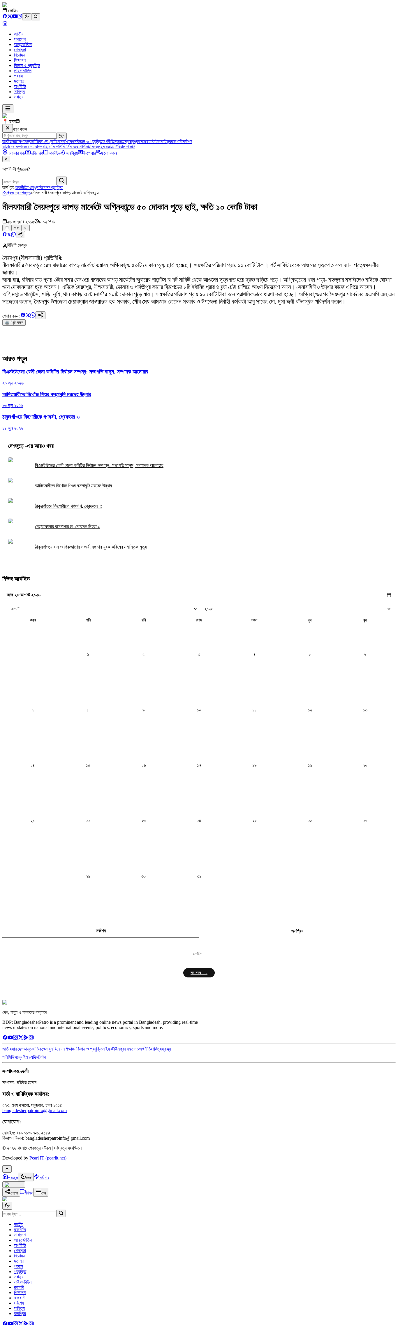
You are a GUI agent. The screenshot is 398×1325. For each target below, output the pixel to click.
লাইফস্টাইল (22, 70)
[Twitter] (20, 1038)
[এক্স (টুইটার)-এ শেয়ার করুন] (9, 234)
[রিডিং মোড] (7, 228)
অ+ (16, 227)
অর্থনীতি (20, 86)
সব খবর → (199, 972)
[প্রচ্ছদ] (5, 24)
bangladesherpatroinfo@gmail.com (34, 1110)
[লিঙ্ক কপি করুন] (40, 315)
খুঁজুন (61, 135)
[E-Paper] (31, 1038)
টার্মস (42, 1057)
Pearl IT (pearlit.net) (47, 1157)
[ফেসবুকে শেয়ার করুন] (4, 234)
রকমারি (19, 1287)
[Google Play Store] (26, 1038)
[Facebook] (4, 17)
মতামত (19, 81)
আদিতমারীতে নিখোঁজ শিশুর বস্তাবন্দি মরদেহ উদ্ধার (73, 486)
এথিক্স (34, 1057)
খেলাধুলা (20, 49)
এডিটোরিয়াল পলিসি (121, 146)
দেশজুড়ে (24, 192)
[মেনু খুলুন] (7, 108)
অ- (25, 227)
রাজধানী (176, 141)
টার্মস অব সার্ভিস (76, 146)
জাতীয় (18, 33)
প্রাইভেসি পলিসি (52, 146)
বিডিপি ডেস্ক (17, 245)
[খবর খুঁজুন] (35, 16)
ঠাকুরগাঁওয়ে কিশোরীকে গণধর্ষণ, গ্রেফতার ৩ (68, 506)
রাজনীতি (21, 187)
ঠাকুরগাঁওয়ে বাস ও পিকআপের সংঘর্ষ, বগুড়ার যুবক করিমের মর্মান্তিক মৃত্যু (91, 547)
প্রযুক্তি (56, 187)
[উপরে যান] (7, 1169)
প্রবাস (18, 75)
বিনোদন (19, 54)
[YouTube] (14, 17)
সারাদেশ (20, 39)
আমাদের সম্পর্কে (14, 146)
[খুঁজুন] (61, 181)
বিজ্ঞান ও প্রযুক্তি (27, 65)
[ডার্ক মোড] (26, 16)
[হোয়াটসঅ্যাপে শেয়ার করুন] (13, 234)
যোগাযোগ (33, 146)
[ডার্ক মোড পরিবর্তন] (7, 1206)
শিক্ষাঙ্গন (20, 60)
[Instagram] (19, 17)
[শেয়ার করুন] (20, 234)
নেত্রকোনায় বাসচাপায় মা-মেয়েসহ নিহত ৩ (67, 526)
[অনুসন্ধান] (61, 1213)
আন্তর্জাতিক (23, 44)
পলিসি (6, 1057)
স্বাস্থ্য (18, 96)
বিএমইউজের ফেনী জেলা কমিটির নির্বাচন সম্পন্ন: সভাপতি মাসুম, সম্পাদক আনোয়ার (99, 465)
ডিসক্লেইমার (97, 146)
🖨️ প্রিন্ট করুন (14, 322)
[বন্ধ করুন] (7, 128)
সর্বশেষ (187, 141)
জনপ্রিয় (297, 930)
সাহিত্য (19, 91)
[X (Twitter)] (9, 17)
